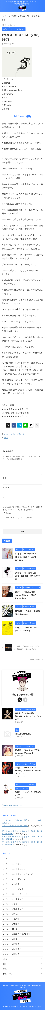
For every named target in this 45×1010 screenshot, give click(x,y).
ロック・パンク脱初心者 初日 (15, 820)
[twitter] (8, 425)
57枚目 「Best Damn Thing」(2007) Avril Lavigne (25, 557)
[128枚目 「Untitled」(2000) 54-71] (19, 425)
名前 (5, 478)
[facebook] (14, 425)
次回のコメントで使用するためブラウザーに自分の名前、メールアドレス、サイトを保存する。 (22, 508)
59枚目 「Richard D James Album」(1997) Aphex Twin (27, 595)
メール (6, 488)
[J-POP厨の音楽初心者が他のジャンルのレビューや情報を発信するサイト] (22, 9)
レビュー (7, 434)
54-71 (6, 438)
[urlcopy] (37, 425)
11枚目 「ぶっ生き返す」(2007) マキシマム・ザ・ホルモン (28, 716)
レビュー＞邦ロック (17, 434)
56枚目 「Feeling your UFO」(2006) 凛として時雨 (27, 576)
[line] (25, 425)
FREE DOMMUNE (23, 734)
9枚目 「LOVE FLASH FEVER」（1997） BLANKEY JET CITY (28, 771)
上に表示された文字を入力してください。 (18, 518)
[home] (25, 699)
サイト (5, 497)
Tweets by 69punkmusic (12, 805)
